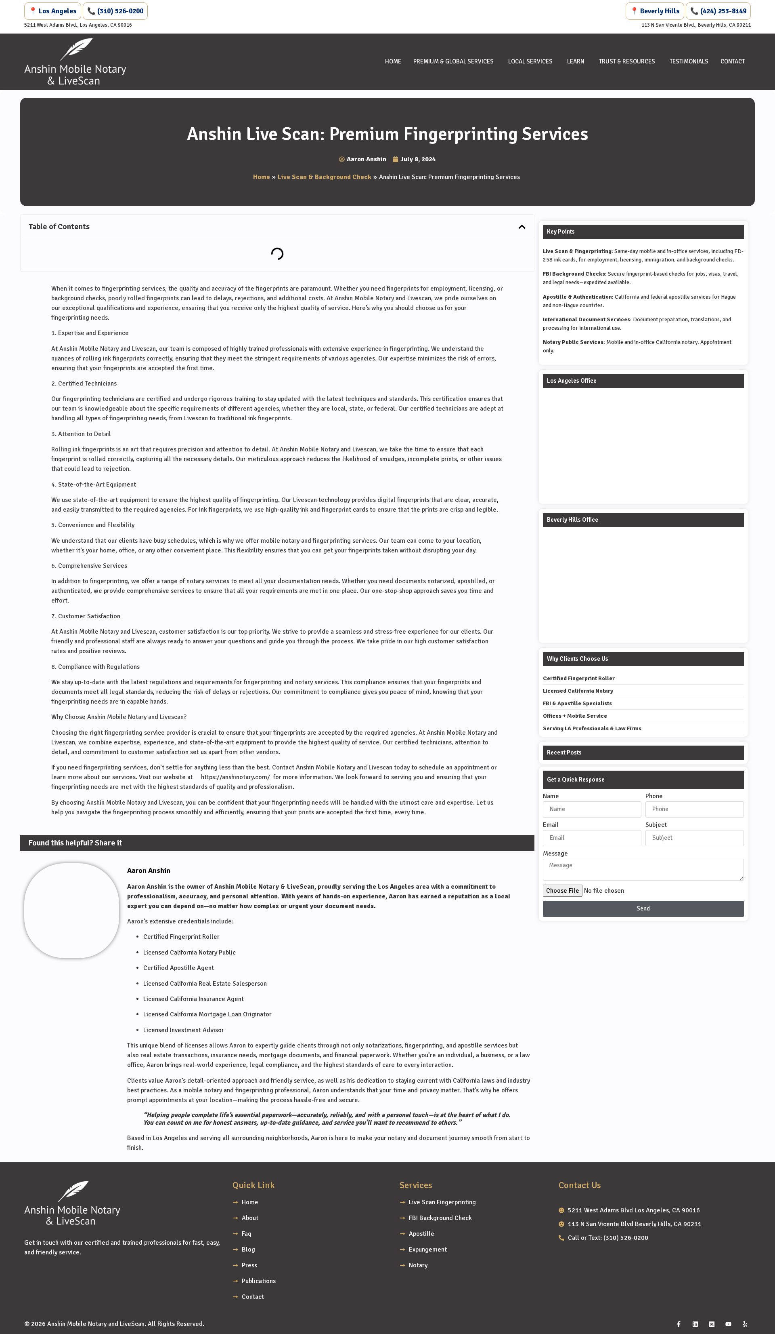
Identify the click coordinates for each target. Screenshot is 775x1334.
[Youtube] (728, 1324)
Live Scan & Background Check (324, 177)
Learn (575, 61)
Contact (733, 61)
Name (551, 796)
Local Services (530, 61)
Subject (656, 825)
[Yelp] (745, 1324)
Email (551, 825)
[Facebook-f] (678, 1324)
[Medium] (712, 1324)
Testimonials (689, 61)
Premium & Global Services (453, 61)
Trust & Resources (627, 61)
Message (555, 854)
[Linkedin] (695, 1324)
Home (393, 61)
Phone (654, 796)
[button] (522, 227)
